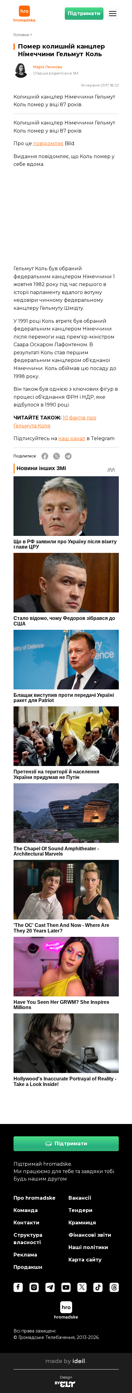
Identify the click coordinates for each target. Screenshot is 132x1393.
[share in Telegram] (68, 456)
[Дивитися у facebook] (18, 1287)
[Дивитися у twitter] (82, 1287)
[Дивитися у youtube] (66, 1287)
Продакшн (28, 1267)
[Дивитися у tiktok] (98, 1287)
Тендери (80, 1210)
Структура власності (28, 1238)
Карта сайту (85, 1260)
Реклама (25, 1255)
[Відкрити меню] (113, 13)
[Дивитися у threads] (114, 1287)
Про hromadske (35, 1198)
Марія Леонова (47, 67)
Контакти (26, 1223)
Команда (26, 1210)
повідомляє (48, 143)
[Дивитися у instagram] (34, 1287)
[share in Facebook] (44, 456)
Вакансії (79, 1198)
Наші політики (88, 1247)
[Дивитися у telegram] (50, 1287)
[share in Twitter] (56, 456)
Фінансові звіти (89, 1235)
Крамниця (82, 1223)
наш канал (71, 438)
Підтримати (84, 13)
